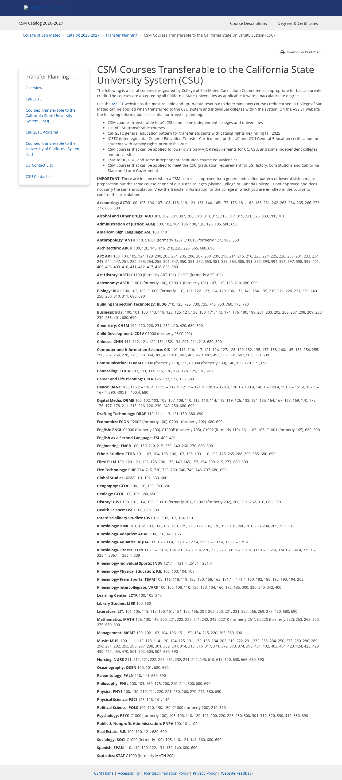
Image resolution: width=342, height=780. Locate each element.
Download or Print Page (302, 52)
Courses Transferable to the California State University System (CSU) (51, 115)
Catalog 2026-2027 (83, 35)
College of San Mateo (41, 35)
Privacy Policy (205, 773)
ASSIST (118, 103)
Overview (34, 87)
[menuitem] (248, 23)
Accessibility (129, 773)
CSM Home (104, 773)
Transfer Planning (122, 35)
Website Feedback (237, 773)
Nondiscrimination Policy (166, 773)
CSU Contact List (40, 176)
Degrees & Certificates (298, 23)
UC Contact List (39, 165)
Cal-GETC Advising (42, 132)
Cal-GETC (34, 99)
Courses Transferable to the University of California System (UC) (53, 149)
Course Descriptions (248, 23)
